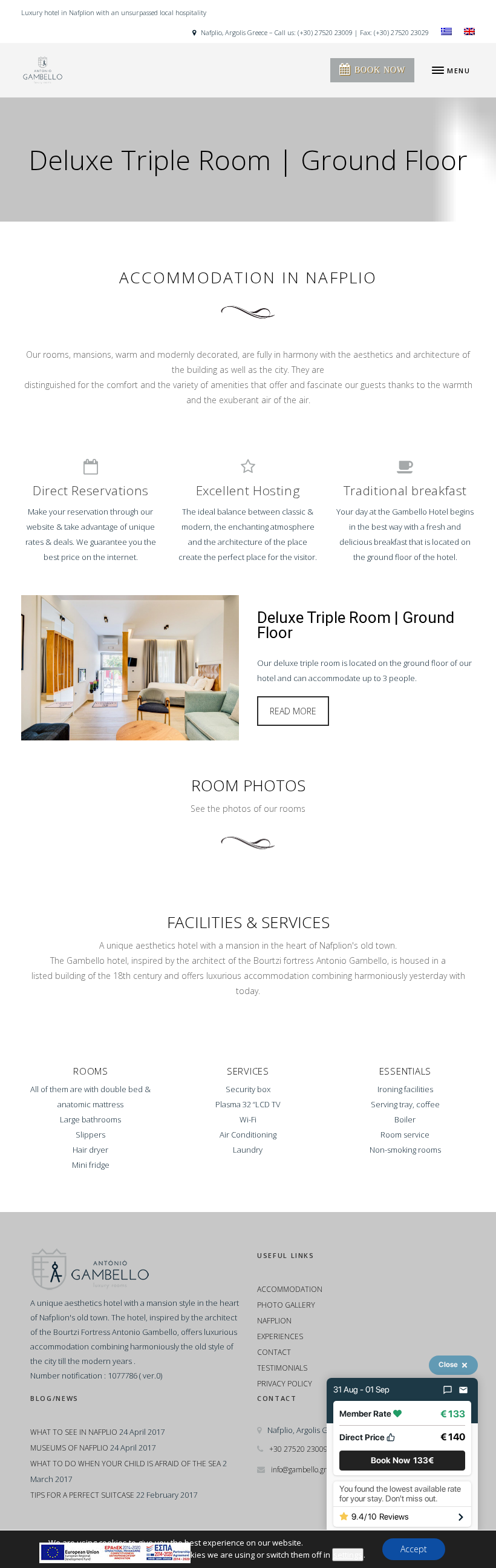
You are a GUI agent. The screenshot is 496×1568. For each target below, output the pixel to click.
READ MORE (293, 711)
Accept (413, 1549)
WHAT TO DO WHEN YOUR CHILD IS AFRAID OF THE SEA (125, 1463)
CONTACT (274, 1352)
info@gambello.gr (299, 1469)
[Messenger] (447, 1390)
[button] (402, 1461)
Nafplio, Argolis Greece (233, 32)
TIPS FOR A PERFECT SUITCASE (82, 1495)
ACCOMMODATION (289, 1289)
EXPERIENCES (280, 1336)
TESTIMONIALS (282, 1368)
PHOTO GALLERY (286, 1305)
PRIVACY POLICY (284, 1384)
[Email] (463, 1390)
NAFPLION (274, 1321)
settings (347, 1554)
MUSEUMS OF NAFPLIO (69, 1448)
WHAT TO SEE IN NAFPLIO (73, 1432)
